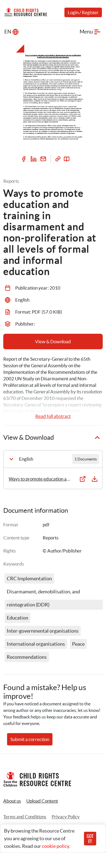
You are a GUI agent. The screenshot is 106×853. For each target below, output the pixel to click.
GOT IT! (90, 839)
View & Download (53, 341)
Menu (86, 32)
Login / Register (83, 12)
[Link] (58, 158)
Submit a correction (29, 739)
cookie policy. (56, 846)
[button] (42, 801)
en (7, 32)
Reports (50, 537)
